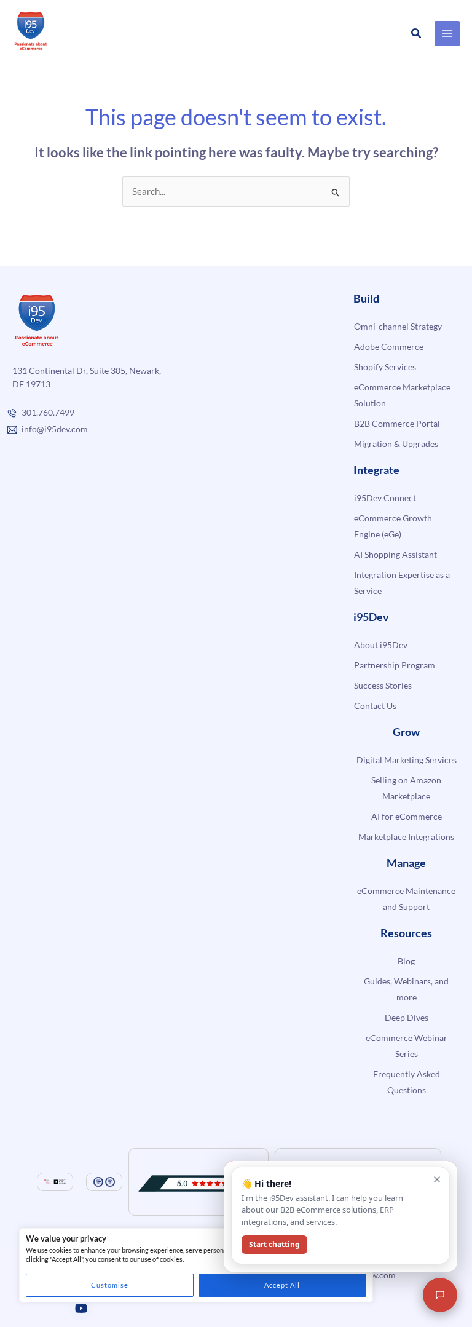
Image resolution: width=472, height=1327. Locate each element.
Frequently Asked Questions (406, 1082)
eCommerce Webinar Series (406, 1045)
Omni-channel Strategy (398, 326)
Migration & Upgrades (396, 443)
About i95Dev (380, 645)
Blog (406, 961)
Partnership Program (394, 665)
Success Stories (383, 685)
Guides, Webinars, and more (406, 989)
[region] (196, 1265)
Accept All (282, 1285)
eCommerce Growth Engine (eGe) (393, 526)
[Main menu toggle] (447, 33)
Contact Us (375, 705)
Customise (109, 1285)
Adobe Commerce (388, 346)
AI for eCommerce (406, 816)
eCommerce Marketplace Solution (402, 395)
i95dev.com (374, 1275)
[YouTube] (81, 1308)
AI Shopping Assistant (395, 554)
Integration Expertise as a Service (402, 582)
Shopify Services (385, 367)
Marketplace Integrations (406, 836)
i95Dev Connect (385, 498)
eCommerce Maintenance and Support (406, 898)
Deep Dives (406, 1017)
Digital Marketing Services (406, 760)
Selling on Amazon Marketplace (406, 788)
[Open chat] (440, 1295)
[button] (416, 33)
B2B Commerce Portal (397, 423)
